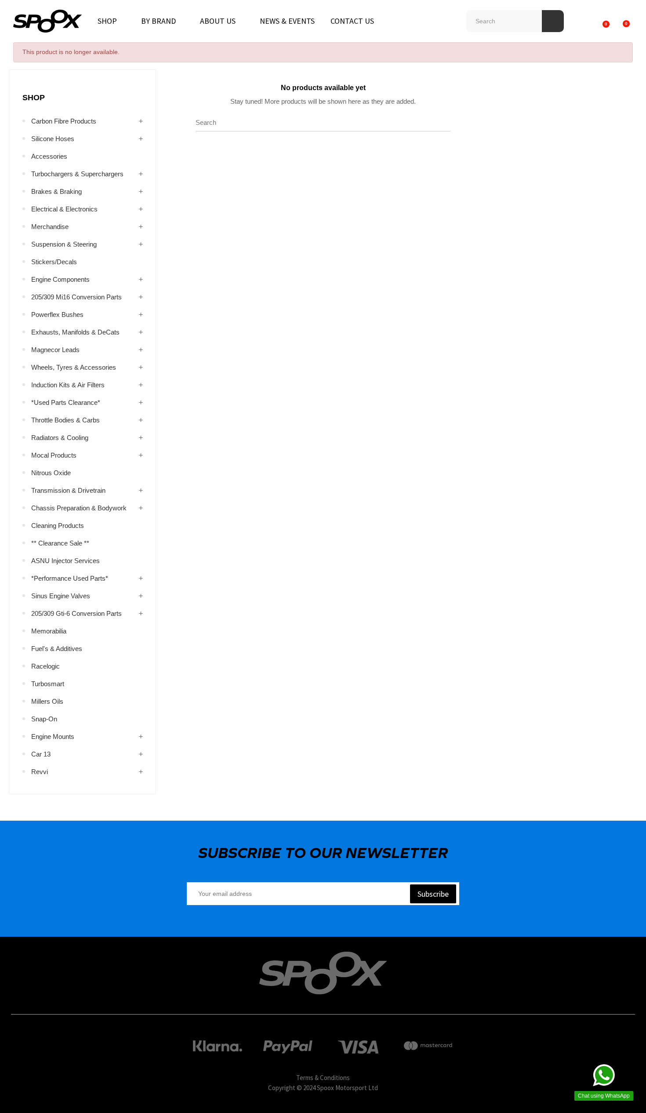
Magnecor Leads (55, 349)
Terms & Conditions (323, 1077)
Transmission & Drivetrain (68, 490)
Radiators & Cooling (59, 437)
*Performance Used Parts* (69, 578)
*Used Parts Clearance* (65, 402)
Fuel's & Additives (56, 648)
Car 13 (41, 754)
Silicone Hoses (52, 138)
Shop (33, 97)
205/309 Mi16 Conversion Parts (76, 297)
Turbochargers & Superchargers (77, 174)
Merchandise (50, 226)
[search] (553, 21)
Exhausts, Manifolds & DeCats (75, 332)
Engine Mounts (52, 736)
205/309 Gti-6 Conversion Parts (76, 613)
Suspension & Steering (64, 244)
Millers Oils (47, 701)
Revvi (39, 771)
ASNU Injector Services (65, 560)
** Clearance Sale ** (60, 543)
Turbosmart (47, 683)
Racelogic (45, 666)
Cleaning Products (57, 525)
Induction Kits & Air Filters (68, 385)
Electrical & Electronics (64, 209)
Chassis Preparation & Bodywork (79, 508)
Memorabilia (48, 631)
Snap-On (44, 719)
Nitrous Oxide (51, 472)
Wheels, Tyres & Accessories (73, 367)
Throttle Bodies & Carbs (65, 420)
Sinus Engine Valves (60, 596)
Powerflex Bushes (57, 314)
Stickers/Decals (54, 262)
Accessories (49, 156)
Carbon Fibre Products (63, 121)
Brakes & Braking (56, 191)
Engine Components (60, 279)
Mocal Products (53, 455)
